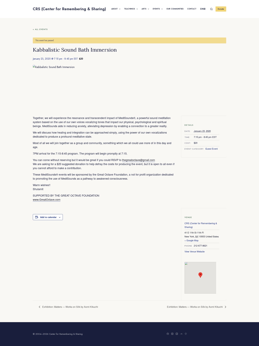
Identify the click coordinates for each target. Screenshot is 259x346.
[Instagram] (172, 334)
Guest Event (211, 148)
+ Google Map (191, 240)
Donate (221, 9)
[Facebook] (168, 334)
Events (156, 9)
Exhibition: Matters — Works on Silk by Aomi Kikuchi (70, 306)
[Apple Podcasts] (186, 334)
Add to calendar (48, 217)
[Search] (211, 9)
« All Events (40, 29)
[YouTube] (177, 334)
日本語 (202, 9)
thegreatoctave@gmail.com (138, 160)
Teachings (129, 9)
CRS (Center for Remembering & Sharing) (69, 9)
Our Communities (174, 9)
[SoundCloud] (181, 334)
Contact (191, 9)
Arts (143, 9)
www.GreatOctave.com (46, 199)
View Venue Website (195, 251)
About (114, 9)
